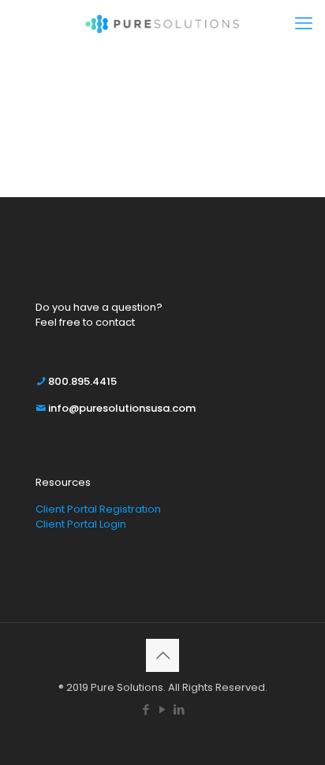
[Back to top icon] (162, 655)
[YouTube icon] (163, 709)
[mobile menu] (303, 23)
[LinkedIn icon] (179, 709)
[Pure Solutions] (162, 23)
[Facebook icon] (146, 709)
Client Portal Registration (98, 509)
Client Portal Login (80, 524)
